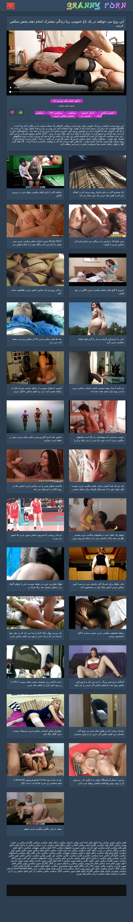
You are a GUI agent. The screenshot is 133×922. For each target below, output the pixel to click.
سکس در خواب (18, 843)
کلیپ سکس (56, 850)
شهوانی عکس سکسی (59, 853)
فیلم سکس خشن (117, 843)
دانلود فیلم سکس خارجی (79, 858)
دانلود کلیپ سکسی (87, 850)
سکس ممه (68, 869)
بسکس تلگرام (33, 843)
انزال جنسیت (88, 113)
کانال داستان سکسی (110, 869)
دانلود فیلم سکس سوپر (38, 850)
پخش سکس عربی (63, 116)
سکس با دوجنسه (118, 874)
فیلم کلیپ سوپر (49, 861)
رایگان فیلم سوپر (76, 866)
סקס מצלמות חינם (23, 869)
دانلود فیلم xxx (91, 843)
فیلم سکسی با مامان (101, 858)
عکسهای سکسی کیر (36, 858)
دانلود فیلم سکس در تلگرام (36, 866)
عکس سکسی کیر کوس (57, 856)
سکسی (71, 113)
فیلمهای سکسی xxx (61, 848)
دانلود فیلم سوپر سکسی (74, 871)
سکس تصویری (79, 848)
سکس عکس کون (23, 856)
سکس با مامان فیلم (24, 845)
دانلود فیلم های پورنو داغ (66, 101)
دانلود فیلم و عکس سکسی (83, 853)
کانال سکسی (55, 871)
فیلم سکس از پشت (56, 858)
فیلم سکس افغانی (81, 845)
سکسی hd (56, 113)
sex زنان (89, 866)
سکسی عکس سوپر (103, 866)
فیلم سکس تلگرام (95, 871)
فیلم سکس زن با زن (18, 871)
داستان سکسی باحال (63, 843)
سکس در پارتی (104, 850)
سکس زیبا (103, 843)
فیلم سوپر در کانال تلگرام (53, 863)
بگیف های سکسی (26, 853)
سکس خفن (100, 861)
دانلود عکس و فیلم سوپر (82, 861)
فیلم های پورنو (84, 874)
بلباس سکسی (39, 856)
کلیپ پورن (21, 858)
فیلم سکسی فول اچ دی (98, 848)
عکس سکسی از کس (38, 871)
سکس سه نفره (70, 850)
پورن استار (79, 869)
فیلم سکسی (46, 843)
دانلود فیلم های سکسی (107, 853)
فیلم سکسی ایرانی (100, 874)
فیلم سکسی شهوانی (41, 848)
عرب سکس (40, 845)
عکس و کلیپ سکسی (80, 856)
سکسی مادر (41, 853)
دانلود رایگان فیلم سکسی (59, 845)
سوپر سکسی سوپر (32, 863)
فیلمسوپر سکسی (59, 866)
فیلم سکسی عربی (41, 869)
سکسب (27, 848)
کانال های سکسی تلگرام (102, 845)
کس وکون (78, 843)
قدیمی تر (85, 116)
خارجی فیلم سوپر (32, 861)
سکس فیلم (99, 863)
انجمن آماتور (107, 113)
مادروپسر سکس (86, 863)
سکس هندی (56, 869)
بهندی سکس (120, 845)
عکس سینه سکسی (100, 856)
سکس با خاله (63, 861)
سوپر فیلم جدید (113, 863)
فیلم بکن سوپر (92, 869)
